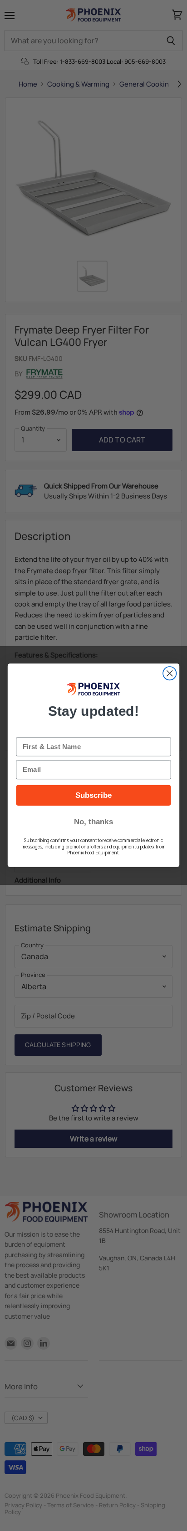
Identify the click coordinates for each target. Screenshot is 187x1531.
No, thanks (93, 821)
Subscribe (93, 795)
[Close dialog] (169, 673)
